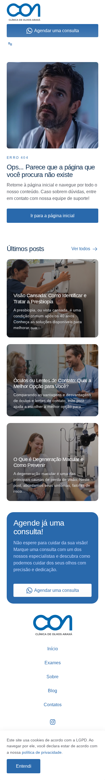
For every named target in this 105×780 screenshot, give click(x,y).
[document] (52, 390)
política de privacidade (42, 752)
